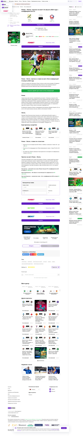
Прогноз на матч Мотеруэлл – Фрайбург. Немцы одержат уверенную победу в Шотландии (40, 319)
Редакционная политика (12, 403)
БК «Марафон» (29, 170)
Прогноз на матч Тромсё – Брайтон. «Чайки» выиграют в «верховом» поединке (54, 330)
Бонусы (29, 1)
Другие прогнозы (26, 298)
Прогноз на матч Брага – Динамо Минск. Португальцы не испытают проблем (53, 342)
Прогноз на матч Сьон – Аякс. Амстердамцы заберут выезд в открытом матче (53, 318)
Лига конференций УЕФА (27, 263)
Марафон (30, 261)
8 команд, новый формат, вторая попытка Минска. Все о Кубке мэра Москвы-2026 (40, 378)
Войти (80, 1)
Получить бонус (14, 40)
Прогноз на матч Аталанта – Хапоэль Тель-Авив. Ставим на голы (27, 317)
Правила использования (12, 397)
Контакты (9, 386)
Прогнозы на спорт (37, 261)
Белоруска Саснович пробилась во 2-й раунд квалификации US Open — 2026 (74, 161)
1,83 (24, 149)
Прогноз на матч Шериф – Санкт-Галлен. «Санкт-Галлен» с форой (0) (54, 352)
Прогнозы (25, 1)
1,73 (26, 146)
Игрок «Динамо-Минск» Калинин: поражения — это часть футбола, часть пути (74, 60)
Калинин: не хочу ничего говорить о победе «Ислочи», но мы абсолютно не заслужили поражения (75, 150)
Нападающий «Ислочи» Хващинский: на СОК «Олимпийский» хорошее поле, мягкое (74, 96)
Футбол (45, 261)
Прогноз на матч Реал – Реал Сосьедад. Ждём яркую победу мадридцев (27, 132)
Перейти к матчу (40, 24)
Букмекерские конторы (36, 1)
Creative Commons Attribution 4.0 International (33, 419)
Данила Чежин (29, 33)
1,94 (31, 153)
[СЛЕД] (60, 132)
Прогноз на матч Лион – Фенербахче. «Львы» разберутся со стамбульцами (40, 133)
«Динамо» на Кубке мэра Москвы (23, 4)
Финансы (30, 394)
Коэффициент (26, 190)
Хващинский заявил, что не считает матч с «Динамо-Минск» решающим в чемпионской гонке (75, 13)
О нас (9, 388)
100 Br (50, 42)
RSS (8, 394)
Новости (16, 1)
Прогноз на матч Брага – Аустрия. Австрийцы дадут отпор (53, 305)
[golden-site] (14, 425)
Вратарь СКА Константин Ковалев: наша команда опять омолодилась (75, 78)
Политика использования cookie (14, 399)
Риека (53, 261)
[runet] (9, 425)
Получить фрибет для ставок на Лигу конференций (41, 90)
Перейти (41, 46)
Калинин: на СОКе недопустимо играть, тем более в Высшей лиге (74, 106)
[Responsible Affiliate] (55, 425)
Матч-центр (11, 1)
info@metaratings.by (15, 416)
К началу (11, 10)
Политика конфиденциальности (14, 395)
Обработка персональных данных (14, 401)
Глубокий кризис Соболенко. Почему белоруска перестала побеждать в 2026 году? (53, 378)
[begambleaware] (39, 425)
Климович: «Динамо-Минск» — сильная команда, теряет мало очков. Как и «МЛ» (75, 190)
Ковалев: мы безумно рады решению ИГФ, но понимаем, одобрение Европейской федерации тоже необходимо (75, 51)
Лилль (49, 261)
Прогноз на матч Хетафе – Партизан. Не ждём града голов (27, 305)
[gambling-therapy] (47, 425)
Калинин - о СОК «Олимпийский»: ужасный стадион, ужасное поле (74, 131)
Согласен (64, 428)
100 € (50, 216)
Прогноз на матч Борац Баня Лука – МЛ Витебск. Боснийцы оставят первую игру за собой (27, 353)
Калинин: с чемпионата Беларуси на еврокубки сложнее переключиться (74, 22)
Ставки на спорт (45, 1)
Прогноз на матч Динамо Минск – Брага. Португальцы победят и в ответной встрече (27, 342)
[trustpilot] (30, 425)
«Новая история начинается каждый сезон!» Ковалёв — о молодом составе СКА (26, 378)
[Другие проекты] (4, 1)
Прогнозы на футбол (38, 263)
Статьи (20, 1)
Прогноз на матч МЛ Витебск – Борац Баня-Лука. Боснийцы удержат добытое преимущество (40, 342)
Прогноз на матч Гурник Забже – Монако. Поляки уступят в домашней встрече (40, 330)
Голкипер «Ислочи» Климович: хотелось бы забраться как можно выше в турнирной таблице (75, 140)
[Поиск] (68, 1)
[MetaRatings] (11, 408)
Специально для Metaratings (13, 392)
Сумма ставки (26, 185)
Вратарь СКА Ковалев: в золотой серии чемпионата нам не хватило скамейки (75, 69)
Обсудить (31, 245)
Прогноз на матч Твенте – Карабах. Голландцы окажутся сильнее (27, 330)
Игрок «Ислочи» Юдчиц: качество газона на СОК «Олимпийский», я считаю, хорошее (74, 40)
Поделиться (54, 267)
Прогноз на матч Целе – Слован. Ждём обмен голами (53, 132)
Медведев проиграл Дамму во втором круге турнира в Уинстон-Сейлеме (75, 222)
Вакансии (9, 390)
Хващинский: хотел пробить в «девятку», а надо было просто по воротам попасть (75, 114)
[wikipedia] (22, 425)
